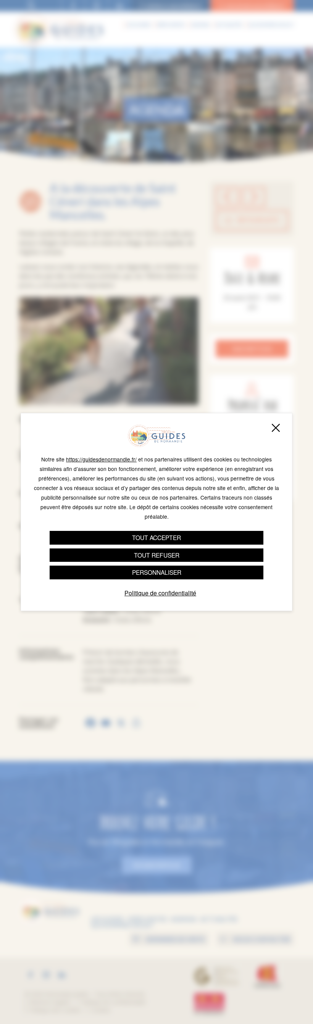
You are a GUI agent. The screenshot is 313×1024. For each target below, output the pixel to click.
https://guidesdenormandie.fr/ (101, 459)
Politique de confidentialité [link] (160, 593)
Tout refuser (156, 555)
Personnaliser (156, 572)
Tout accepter (156, 537)
